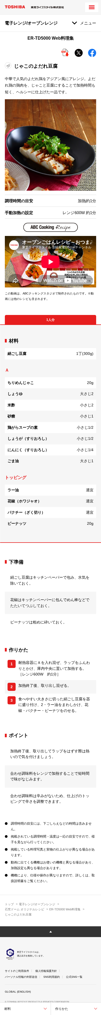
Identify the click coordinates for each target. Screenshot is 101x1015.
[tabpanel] (50, 433)
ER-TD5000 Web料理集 (65, 909)
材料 (7, 1009)
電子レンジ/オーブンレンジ (37, 904)
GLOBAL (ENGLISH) (18, 991)
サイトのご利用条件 (17, 970)
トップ (9, 904)
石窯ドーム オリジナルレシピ (24, 909)
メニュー (88, 23)
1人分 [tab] (50, 320)
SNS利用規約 (51, 976)
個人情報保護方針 (46, 970)
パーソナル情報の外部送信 (21, 976)
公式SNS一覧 (74, 976)
